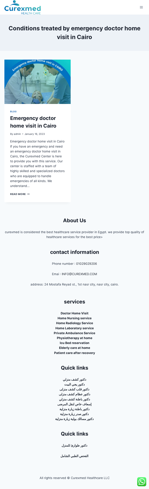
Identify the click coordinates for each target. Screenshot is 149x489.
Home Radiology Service (74, 323)
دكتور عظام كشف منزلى (74, 394)
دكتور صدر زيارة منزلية (74, 414)
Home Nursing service (75, 318)
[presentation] (37, 82)
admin (17, 133)
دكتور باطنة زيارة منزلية (75, 409)
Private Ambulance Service (74, 333)
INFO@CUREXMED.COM (79, 274)
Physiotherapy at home (74, 338)
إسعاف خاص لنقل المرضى (74, 404)
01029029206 (86, 263)
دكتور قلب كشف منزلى (74, 389)
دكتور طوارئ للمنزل (74, 445)
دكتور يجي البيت (74, 384)
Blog (13, 111)
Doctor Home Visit (74, 313)
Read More (20, 194)
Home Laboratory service (74, 328)
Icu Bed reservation (74, 343)
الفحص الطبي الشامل (74, 456)
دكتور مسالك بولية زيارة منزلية (74, 419)
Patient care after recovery (74, 353)
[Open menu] (141, 7)
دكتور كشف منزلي (74, 379)
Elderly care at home (74, 348)
